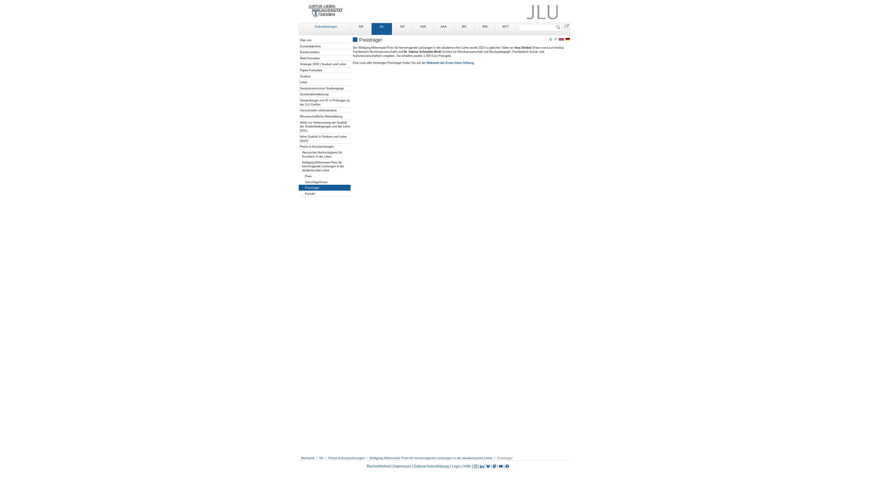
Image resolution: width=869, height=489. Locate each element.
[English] (561, 39)
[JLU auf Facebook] (507, 466)
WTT (505, 26)
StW (423, 26)
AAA (444, 26)
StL (382, 26)
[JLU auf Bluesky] (488, 466)
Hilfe (467, 466)
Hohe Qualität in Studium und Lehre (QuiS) (323, 138)
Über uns (306, 40)
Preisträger (312, 187)
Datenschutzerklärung (431, 466)
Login (457, 466)
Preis (308, 176)
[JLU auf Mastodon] (495, 466)
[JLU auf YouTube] (501, 466)
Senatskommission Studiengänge (322, 88)
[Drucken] (550, 39)
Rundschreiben (309, 52)
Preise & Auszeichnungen (317, 146)
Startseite (308, 458)
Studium (305, 76)
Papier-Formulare (311, 70)
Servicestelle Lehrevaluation (318, 110)
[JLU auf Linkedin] (482, 466)
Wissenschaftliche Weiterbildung (321, 116)
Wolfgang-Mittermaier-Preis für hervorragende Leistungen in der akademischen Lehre (323, 166)
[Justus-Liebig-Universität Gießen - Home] (325, 11)
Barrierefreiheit (379, 466)
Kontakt (310, 193)
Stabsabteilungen (326, 26)
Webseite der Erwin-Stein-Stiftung (450, 63)
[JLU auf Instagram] (476, 466)
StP (361, 26)
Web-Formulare (310, 58)
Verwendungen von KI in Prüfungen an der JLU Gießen (325, 102)
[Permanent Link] (555, 39)
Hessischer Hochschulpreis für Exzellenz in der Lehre (322, 154)
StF (402, 26)
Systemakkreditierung (314, 94)
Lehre (303, 82)
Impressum (402, 466)
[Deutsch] (568, 39)
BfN (484, 26)
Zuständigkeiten (310, 46)
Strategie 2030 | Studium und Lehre (323, 64)
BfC (464, 26)
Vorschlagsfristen (316, 182)
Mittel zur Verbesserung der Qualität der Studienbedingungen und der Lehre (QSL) (325, 126)
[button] (567, 26)
